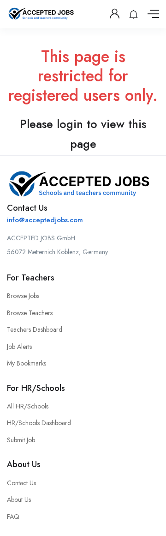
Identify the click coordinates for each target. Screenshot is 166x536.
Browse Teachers (30, 312)
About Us (19, 499)
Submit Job (21, 440)
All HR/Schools (27, 406)
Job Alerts (19, 346)
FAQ (13, 516)
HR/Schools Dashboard (39, 422)
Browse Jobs (23, 295)
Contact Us (21, 482)
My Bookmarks (26, 363)
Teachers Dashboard (34, 329)
